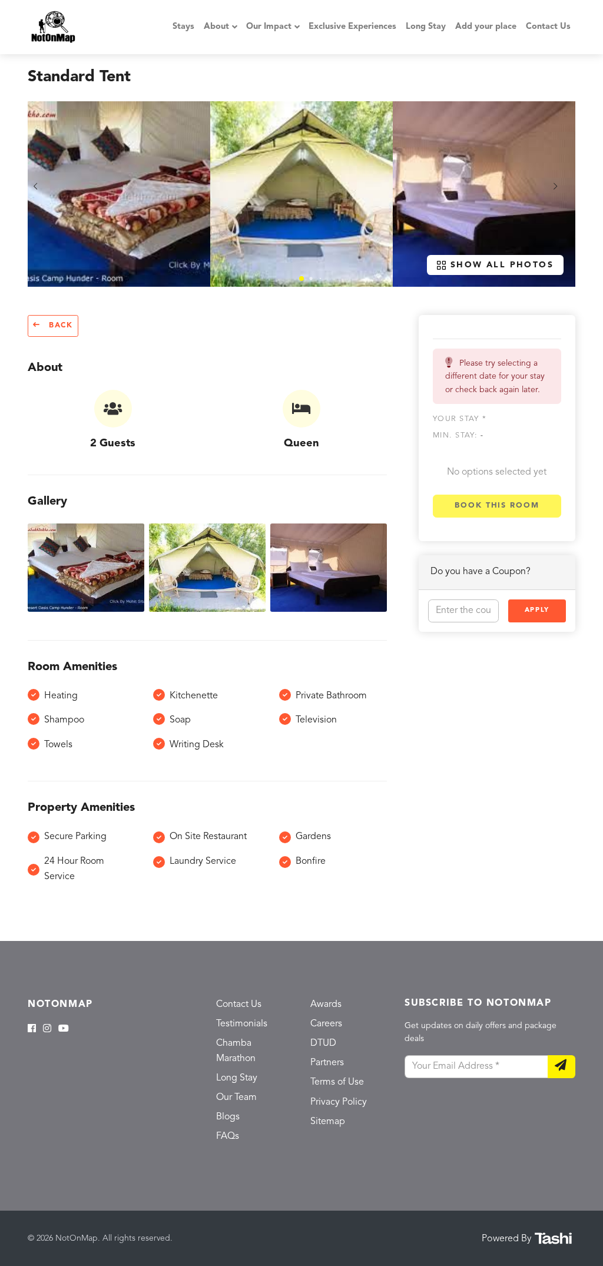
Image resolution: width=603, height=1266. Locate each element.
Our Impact (268, 26)
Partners (327, 1063)
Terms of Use (337, 1082)
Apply (537, 610)
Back (59, 325)
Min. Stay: (458, 435)
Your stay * (459, 419)
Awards (326, 1004)
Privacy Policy (338, 1102)
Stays (183, 26)
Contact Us (548, 26)
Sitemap (327, 1121)
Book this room (497, 505)
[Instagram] (47, 1029)
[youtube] (63, 1029)
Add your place (485, 26)
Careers (326, 1024)
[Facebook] (32, 1029)
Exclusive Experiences (352, 26)
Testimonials (241, 1024)
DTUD (323, 1043)
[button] (301, 278)
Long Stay (426, 26)
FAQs (227, 1136)
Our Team (236, 1097)
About (216, 26)
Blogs (228, 1117)
